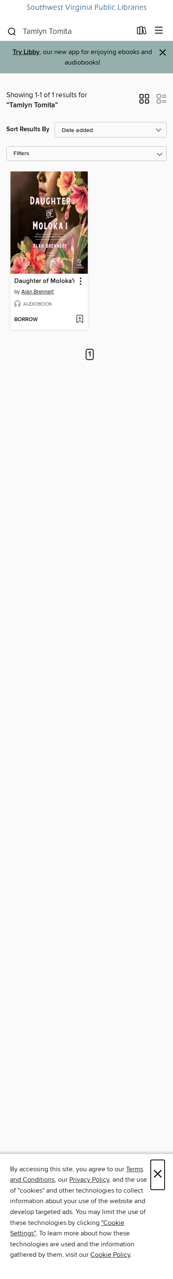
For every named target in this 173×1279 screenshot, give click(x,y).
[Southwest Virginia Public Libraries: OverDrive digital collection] (86, 8)
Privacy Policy (89, 1179)
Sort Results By (28, 129)
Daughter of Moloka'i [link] (44, 281)
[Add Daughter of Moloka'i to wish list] (79, 319)
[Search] (12, 31)
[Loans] (141, 32)
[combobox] (69, 31)
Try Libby (26, 52)
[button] (144, 101)
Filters (21, 153)
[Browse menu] (159, 30)
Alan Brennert (37, 291)
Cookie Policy (110, 1254)
